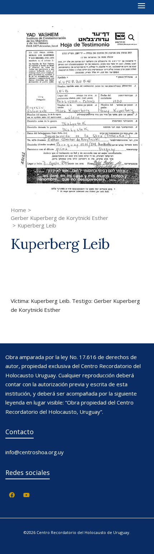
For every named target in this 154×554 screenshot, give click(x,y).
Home (18, 210)
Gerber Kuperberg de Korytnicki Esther (59, 217)
